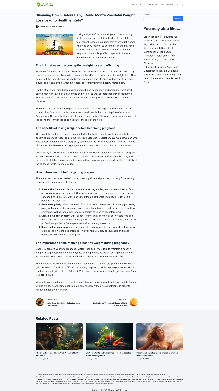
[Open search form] (182, 5)
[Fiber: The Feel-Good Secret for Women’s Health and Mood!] (59, 336)
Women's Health (58, 26)
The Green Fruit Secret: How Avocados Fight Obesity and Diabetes (159, 59)
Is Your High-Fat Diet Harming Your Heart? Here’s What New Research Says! (162, 78)
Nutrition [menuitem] (137, 5)
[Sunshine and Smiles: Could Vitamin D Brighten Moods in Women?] (159, 336)
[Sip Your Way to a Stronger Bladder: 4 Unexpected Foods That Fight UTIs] (109, 336)
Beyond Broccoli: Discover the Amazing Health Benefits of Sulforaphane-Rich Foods (159, 48)
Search (146, 14)
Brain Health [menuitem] (172, 5)
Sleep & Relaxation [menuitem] (153, 5)
